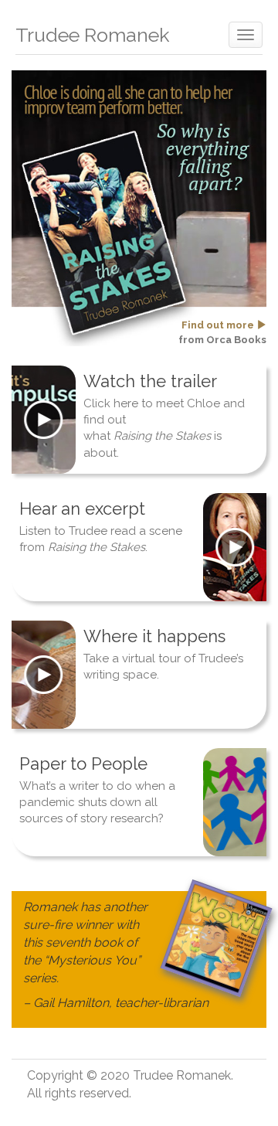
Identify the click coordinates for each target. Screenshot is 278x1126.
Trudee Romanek (92, 34)
